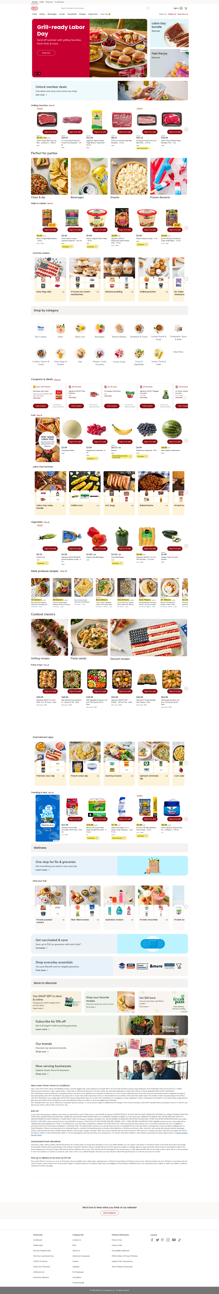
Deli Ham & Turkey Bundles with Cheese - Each (146, 701)
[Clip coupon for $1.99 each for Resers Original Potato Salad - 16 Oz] (96, 246)
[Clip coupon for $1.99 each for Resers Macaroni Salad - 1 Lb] (146, 244)
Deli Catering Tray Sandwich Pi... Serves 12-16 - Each (71, 701)
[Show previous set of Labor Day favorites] (33, 492)
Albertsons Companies (81, 1256)
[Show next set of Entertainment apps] (186, 763)
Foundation (77, 1277)
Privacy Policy (117, 1245)
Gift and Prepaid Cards (42, 1251)
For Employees (78, 1272)
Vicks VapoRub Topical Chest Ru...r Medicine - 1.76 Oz (171, 829)
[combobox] (104, 8)
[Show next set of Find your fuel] (186, 907)
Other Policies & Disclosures (122, 1267)
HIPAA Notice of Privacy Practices (125, 1256)
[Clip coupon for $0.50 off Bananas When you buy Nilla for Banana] (130, 456)
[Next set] (186, 129)
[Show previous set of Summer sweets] (33, 279)
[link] (41, 94)
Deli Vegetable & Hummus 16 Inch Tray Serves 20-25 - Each (96, 702)
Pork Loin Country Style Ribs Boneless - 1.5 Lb (121, 142)
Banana (114, 450)
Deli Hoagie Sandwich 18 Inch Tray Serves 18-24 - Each (170, 702)
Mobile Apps (38, 1245)
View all (51, 105)
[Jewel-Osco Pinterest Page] (162, 1239)
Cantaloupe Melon (67, 450)
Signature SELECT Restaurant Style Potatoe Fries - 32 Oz (120, 240)
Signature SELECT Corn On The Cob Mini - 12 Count (146, 558)
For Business (59, 2)
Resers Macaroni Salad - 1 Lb (146, 238)
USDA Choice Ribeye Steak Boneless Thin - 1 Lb (171, 142)
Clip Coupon (41, 406)
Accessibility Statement (120, 1251)
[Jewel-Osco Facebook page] (153, 1239)
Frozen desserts (160, 197)
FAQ (74, 1245)
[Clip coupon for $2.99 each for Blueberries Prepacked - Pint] (146, 456)
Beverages (77, 197)
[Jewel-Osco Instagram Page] (168, 1239)
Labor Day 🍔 (105, 14)
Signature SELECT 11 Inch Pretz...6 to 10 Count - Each (46, 701)
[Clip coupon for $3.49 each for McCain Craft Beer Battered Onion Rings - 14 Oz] (146, 835)
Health (41, 2)
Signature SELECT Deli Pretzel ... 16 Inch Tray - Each (121, 701)
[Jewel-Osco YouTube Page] (174, 1239)
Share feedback (109, 1213)
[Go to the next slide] (184, 397)
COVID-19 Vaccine (40, 1261)
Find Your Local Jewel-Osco (43, 1256)
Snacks (114, 197)
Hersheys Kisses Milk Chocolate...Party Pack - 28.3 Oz (71, 830)
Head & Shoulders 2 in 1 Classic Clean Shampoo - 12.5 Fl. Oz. (122, 830)
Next (184, 591)
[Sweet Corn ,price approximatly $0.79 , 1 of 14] (47, 546)
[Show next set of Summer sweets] (186, 279)
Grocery (35, 2)
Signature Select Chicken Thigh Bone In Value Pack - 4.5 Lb (96, 143)
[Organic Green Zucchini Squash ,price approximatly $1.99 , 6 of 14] (171, 546)
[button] (47, 8)
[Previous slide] (36, 73)
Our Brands (37, 1240)
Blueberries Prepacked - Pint (146, 450)
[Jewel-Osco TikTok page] (179, 1239)
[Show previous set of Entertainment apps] (33, 763)
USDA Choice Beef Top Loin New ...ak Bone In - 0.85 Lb (46, 142)
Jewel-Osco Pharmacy (41, 1267)
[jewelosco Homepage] (34, 8)
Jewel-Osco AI (182, 14)
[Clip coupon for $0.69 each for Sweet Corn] (46, 563)
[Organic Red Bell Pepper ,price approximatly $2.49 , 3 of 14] (97, 546)
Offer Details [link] (37, 398)
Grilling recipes (40, 658)
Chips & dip (38, 197)
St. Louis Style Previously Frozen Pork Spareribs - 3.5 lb (71, 143)
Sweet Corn (40, 557)
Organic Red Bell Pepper (95, 557)
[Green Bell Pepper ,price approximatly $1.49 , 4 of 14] (122, 546)
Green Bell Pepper (117, 557)
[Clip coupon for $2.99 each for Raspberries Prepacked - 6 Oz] (96, 458)
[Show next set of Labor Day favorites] (186, 492)
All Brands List (38, 1272)
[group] (89, 48)
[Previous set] (33, 129)
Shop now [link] (46, 53)
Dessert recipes (120, 659)
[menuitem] (34, 14)
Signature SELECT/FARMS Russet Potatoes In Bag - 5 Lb (71, 559)
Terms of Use (117, 1240)
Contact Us (77, 1240)
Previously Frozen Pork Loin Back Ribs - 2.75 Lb (146, 142)
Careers (75, 1261)
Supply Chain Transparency (122, 1261)
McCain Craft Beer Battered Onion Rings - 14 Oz (146, 829)
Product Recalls (78, 1283)
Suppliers (76, 1267)
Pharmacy (49, 2)
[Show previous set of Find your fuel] (33, 907)
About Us (76, 1251)
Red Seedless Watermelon (170, 450)
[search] (147, 8)
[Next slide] (39, 73)
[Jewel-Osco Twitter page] (157, 1239)
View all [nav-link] (63, 571)
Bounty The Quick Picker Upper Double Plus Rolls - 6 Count (96, 830)
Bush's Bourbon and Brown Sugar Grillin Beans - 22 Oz (171, 239)
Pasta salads (78, 658)
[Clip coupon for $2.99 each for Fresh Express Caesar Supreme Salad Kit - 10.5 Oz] (71, 246)
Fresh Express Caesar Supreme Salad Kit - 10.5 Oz (71, 239)
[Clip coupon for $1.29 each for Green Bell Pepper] (121, 563)
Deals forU (163, 14)
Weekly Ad (172, 14)
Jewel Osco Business (41, 1277)
